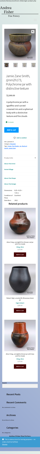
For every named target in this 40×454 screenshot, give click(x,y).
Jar (20, 146)
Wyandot (13, 144)
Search (4, 383)
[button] (32, 31)
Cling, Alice (20, 247)
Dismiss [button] (4, 444)
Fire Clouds (15, 146)
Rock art (24, 146)
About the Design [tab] (10, 184)
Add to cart (11, 130)
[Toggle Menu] (35, 20)
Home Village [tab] (8, 169)
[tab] (20, 173)
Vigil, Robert (20, 303)
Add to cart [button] (20, 255)
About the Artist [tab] (9, 164)
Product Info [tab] (8, 158)
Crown (9, 146)
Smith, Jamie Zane (10, 148)
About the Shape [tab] (10, 178)
